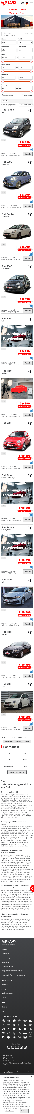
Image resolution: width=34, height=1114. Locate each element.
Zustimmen (24, 1111)
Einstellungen (9, 1111)
